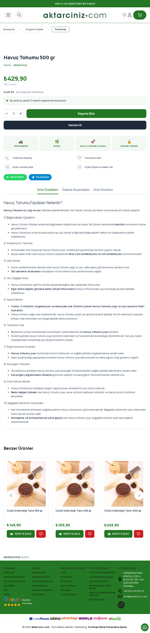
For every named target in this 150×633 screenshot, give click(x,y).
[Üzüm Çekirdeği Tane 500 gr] (26, 480)
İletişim (7, 594)
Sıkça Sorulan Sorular (41, 577)
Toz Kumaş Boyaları (69, 594)
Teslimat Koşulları (39, 585)
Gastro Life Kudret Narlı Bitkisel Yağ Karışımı (102, 593)
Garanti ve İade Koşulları (42, 590)
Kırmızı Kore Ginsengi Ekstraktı (102, 572)
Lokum (63, 572)
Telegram (42, 177)
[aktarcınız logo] (29, 557)
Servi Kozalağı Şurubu (98, 581)
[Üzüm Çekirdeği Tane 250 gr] (75, 480)
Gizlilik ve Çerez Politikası (14, 581)
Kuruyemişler (66, 581)
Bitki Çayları (66, 590)
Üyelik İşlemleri (38, 594)
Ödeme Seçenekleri (76, 190)
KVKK (6, 590)
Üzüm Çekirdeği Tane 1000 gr (122, 510)
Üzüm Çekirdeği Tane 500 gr (25, 510)
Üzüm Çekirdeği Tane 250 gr (73, 510)
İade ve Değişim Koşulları (42, 581)
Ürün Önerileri (103, 190)
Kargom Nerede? (39, 572)
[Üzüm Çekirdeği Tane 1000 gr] (123, 480)
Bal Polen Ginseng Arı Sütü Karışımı (100, 586)
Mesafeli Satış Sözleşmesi (14, 577)
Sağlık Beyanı (9, 585)
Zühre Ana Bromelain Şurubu (101, 577)
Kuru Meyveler (67, 577)
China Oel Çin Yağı (97, 599)
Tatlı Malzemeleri (68, 585)
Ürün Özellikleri (47, 190)
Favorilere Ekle (41, 534)
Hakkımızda (9, 572)
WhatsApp (17, 177)
